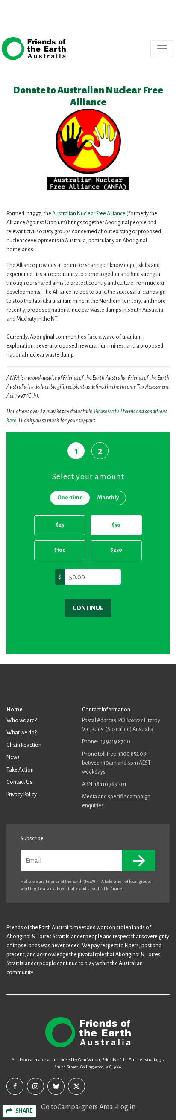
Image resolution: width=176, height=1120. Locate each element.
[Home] (34, 48)
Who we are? (21, 720)
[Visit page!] (14, 1086)
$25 (60, 525)
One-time (70, 498)
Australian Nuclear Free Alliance (89, 214)
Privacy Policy (21, 795)
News (13, 757)
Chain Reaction (23, 745)
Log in (126, 1107)
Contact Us (19, 782)
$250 (116, 550)
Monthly (108, 498)
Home (14, 710)
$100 (60, 550)
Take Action (20, 770)
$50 (116, 525)
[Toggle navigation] (162, 48)
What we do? (21, 733)
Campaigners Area (85, 1107)
